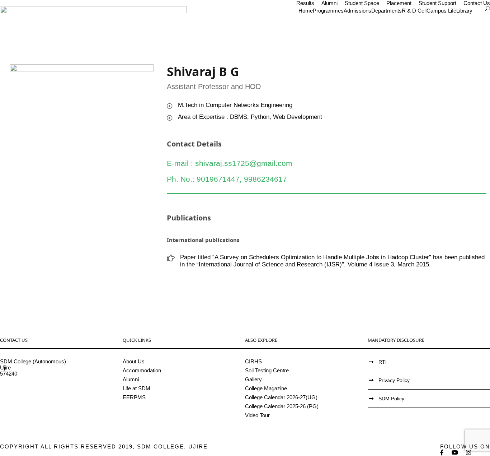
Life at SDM (136, 388)
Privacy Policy (394, 380)
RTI (382, 362)
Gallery (253, 379)
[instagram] (469, 453)
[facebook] (442, 453)
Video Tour (257, 415)
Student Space (362, 3)
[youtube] (455, 453)
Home (305, 11)
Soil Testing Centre (267, 370)
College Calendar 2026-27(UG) (281, 397)
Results (305, 3)
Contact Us (476, 3)
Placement (398, 3)
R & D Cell (414, 11)
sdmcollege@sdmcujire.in (30, 392)
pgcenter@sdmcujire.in (27, 398)
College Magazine (266, 388)
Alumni (329, 3)
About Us (134, 361)
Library (464, 11)
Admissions (357, 11)
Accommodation (142, 370)
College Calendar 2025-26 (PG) (282, 406)
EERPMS (134, 397)
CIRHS (253, 361)
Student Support (437, 3)
